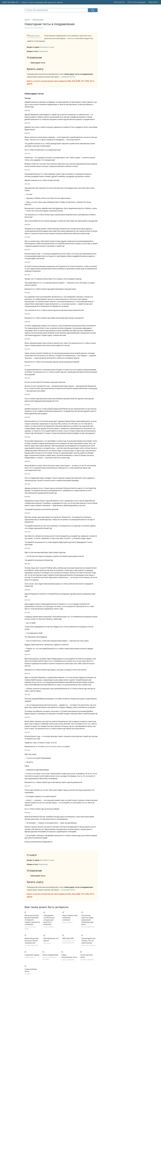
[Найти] (92, 10)
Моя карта (153, 2)
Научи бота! (119, 2)
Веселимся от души (47, 47)
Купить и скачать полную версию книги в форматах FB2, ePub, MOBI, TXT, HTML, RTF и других (60, 82)
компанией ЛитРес (68, 77)
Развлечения (43, 51)
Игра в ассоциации (137, 2)
